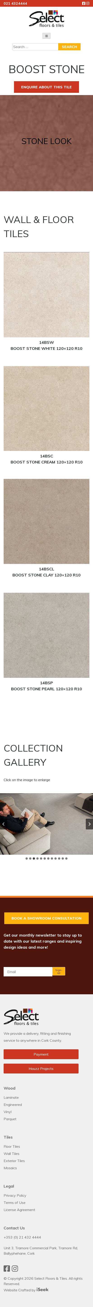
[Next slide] (89, 824)
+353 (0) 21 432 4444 (22, 1237)
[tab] (27, 858)
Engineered (13, 1104)
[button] (46, 824)
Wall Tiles (11, 1153)
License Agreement (19, 1209)
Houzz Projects (41, 1068)
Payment (41, 1054)
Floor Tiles (12, 1146)
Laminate (11, 1097)
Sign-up (58, 971)
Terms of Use (15, 1202)
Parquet (10, 1119)
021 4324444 (15, 3)
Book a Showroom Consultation (46, 918)
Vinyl (8, 1111)
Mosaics (10, 1168)
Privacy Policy (15, 1195)
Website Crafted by (20, 1290)
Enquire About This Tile (46, 87)
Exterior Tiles (14, 1160)
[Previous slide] (3, 824)
